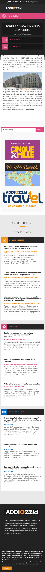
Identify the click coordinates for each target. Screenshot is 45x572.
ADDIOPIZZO (18, 251)
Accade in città (15, 46)
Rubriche (13, 16)
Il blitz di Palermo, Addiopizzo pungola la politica (20, 445)
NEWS (6, 253)
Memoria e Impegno (20, 364)
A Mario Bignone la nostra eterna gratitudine (22, 384)
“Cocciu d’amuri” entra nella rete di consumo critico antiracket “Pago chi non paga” (22, 274)
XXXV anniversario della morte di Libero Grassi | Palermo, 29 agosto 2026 (20, 248)
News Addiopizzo (16, 240)
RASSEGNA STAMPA (16, 412)
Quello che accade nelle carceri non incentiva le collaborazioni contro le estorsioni (18, 335)
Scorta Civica (24, 89)
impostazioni (33, 564)
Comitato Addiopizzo (23, 34)
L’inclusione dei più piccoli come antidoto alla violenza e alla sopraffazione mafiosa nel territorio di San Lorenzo (22, 299)
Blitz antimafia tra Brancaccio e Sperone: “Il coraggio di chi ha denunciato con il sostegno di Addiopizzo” (22, 420)
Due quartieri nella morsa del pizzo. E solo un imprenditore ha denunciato (22, 468)
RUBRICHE (13, 327)
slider (10, 253)
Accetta (6, 568)
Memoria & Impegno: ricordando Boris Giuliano (19, 360)
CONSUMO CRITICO (20, 277)
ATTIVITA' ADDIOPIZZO (30, 251)
